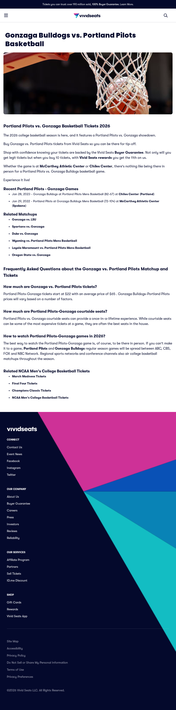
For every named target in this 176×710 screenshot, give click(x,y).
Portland (147, 194)
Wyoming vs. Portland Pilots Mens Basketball (44, 240)
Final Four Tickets (24, 383)
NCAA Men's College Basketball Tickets (40, 397)
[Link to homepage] (88, 15)
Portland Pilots (35, 348)
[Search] (165, 15)
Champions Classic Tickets (31, 390)
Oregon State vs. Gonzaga (31, 255)
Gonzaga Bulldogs (70, 348)
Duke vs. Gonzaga (25, 233)
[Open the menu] (6, 15)
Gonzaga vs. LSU (24, 219)
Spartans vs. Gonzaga (28, 226)
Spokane (19, 205)
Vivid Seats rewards (95, 158)
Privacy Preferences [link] (20, 676)
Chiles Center (101, 166)
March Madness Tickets (29, 376)
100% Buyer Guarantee (105, 4)
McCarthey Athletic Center (62, 166)
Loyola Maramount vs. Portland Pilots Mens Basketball (51, 247)
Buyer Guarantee (129, 153)
